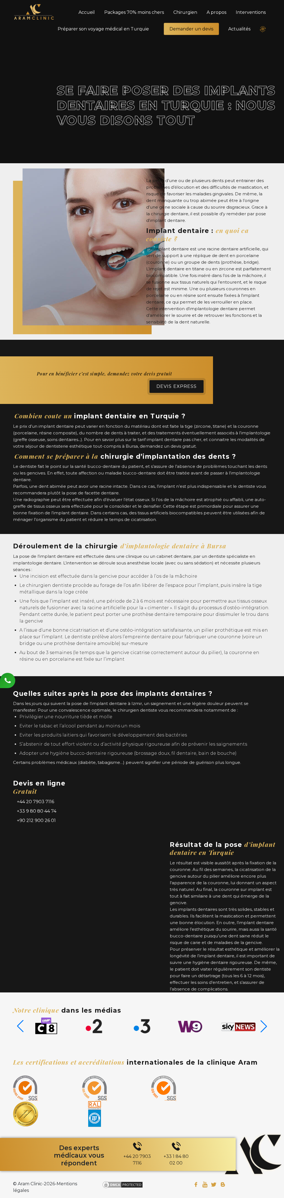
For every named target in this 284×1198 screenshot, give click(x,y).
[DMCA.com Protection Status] (122, 1184)
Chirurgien (185, 12)
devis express (176, 386)
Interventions (251, 12)
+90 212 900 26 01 (36, 820)
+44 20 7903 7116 (35, 801)
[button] (264, 1026)
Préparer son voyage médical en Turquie (103, 29)
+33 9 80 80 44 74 (36, 811)
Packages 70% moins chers (134, 12)
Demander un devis (191, 29)
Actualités (239, 29)
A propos (216, 12)
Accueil (86, 12)
